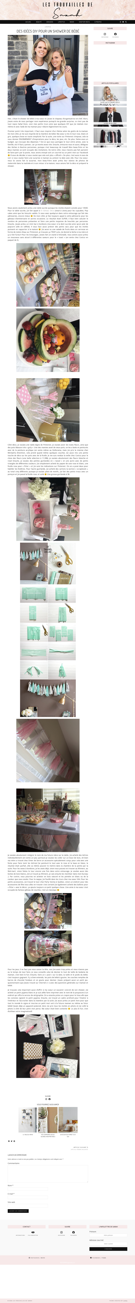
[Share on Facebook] (9, 1141)
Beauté (38, 22)
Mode (72, 22)
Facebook (99, 1258)
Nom (10, 1185)
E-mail (11, 1194)
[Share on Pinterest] (14, 1141)
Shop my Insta (84, 22)
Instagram (37, 1258)
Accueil (28, 22)
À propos (98, 22)
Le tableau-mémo (28, 1134)
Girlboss (49, 22)
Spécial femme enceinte (79, 1148)
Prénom (92, 1231)
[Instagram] (120, 22)
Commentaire (13, 1163)
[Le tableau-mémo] (27, 1120)
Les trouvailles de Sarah (22, 1300)
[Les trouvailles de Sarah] (67, 10)
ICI (48, 983)
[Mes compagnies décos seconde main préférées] (48, 1120)
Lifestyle (61, 22)
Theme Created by (118, 1300)
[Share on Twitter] (11, 1141)
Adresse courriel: (96, 1240)
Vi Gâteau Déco (47, 210)
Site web (11, 1202)
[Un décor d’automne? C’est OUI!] (68, 1120)
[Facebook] (123, 22)
